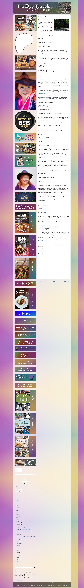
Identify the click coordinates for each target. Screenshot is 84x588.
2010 (17, 559)
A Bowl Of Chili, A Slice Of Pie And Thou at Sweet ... (26, 536)
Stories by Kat (28, 13)
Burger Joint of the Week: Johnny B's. (23, 539)
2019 (17, 507)
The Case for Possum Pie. (21, 527)
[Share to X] (40, 246)
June (18, 548)
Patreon (63, 13)
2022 (17, 502)
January (18, 557)
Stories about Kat (34, 13)
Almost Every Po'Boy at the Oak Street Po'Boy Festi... (26, 526)
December (19, 522)
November (19, 524)
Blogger (67, 585)
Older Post (66, 281)
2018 (17, 509)
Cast (39, 13)
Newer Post (41, 281)
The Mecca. (19, 534)
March (18, 554)
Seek (17, 13)
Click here (16, 570)
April (18, 552)
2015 (17, 514)
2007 (17, 564)
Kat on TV (52, 13)
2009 (17, 561)
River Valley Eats (58, 13)
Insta (49, 13)
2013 (17, 517)
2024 (17, 498)
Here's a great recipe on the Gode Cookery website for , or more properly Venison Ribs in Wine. (53, 92)
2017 (17, 510)
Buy (15, 13)
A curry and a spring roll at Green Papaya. (24, 529)
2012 (17, 519)
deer (41, 248)
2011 (17, 521)
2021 (17, 503)
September (19, 543)
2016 (17, 512)
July (18, 547)
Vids (41, 13)
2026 (17, 495)
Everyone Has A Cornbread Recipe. (23, 537)
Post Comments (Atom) (47, 284)
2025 (17, 496)
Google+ (53, 582)
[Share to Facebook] (41, 246)
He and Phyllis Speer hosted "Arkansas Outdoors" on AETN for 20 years (53, 96)
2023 (17, 500)
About (23, 13)
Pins (46, 13)
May (18, 550)
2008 (17, 563)
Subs (20, 13)
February (18, 555)
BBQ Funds (67, 13)
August (18, 545)
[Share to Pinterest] (42, 246)
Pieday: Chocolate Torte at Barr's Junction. (24, 531)
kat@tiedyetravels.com (19, 580)
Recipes (46, 248)
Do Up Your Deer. (20, 532)
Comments (18, 471)
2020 (17, 505)
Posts (17, 469)
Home (54, 281)
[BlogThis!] (39, 246)
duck (44, 248)
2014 (17, 516)
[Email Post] (66, 244)
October (18, 541)
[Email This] (38, 246)
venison (49, 248)
